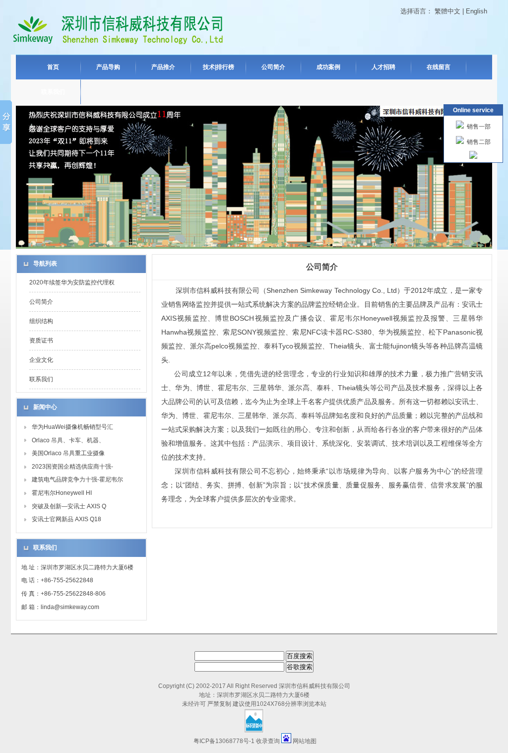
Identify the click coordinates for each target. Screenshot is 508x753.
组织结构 (41, 321)
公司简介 (273, 67)
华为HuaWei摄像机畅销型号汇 (72, 426)
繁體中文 (447, 11)
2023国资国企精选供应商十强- (72, 466)
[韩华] (265, 240)
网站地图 (305, 741)
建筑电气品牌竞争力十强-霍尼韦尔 (77, 479)
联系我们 (53, 91)
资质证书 (41, 340)
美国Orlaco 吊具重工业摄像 (68, 453)
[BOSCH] (255, 240)
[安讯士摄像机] (250, 240)
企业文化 (41, 359)
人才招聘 (383, 67)
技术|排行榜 (218, 67)
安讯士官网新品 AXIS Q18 (66, 519)
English (476, 11)
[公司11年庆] (245, 240)
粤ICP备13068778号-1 (223, 741)
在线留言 (438, 67)
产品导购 (108, 67)
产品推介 (163, 67)
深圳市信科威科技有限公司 (314, 686)
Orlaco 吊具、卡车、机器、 (68, 440)
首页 (53, 67)
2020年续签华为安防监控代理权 (72, 282)
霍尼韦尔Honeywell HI (62, 492)
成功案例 (328, 67)
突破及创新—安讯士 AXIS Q (69, 506)
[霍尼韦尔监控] (260, 240)
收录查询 (268, 741)
